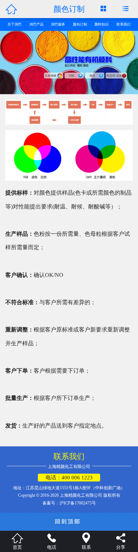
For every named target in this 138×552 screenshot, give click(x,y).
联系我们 (123, 24)
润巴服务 (58, 24)
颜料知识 (101, 24)
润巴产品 (36, 24)
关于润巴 (14, 24)
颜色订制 (80, 24)
